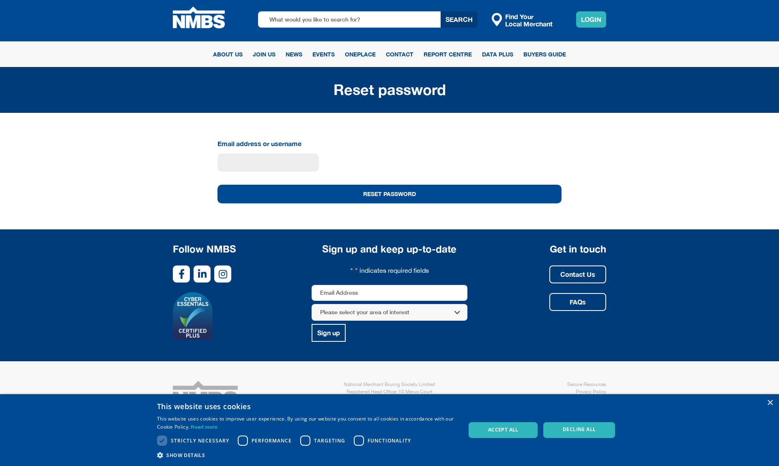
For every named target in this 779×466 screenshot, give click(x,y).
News (294, 54)
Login (591, 19)
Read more (204, 427)
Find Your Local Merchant (529, 20)
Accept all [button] (503, 429)
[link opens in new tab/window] (181, 274)
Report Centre (448, 54)
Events (323, 54)
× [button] (770, 403)
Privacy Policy (591, 392)
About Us (228, 54)
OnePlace (360, 54)
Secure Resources (586, 384)
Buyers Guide (544, 54)
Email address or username (259, 143)
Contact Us (577, 274)
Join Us (264, 54)
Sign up (328, 333)
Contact (399, 54)
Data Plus (497, 54)
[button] (306, 455)
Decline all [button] (579, 429)
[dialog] (389, 430)
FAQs (578, 302)
